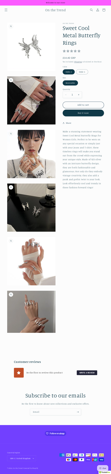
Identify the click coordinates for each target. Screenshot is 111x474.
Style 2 (69, 72)
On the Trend (18, 468)
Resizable (70, 83)
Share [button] (68, 123)
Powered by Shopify (30, 468)
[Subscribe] (78, 412)
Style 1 (82, 72)
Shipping (78, 62)
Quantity (66, 89)
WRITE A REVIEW (86, 373)
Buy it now (83, 113)
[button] (6, 10)
